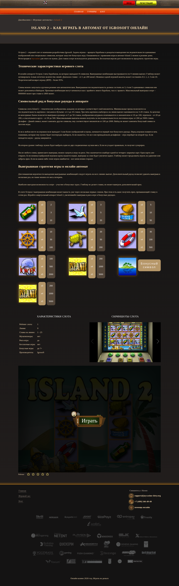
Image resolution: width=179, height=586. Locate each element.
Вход (129, 3)
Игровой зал (24, 496)
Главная (78, 12)
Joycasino (35, 58)
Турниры (91, 12)
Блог (102, 12)
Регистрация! (146, 3)
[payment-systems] (39, 518)
